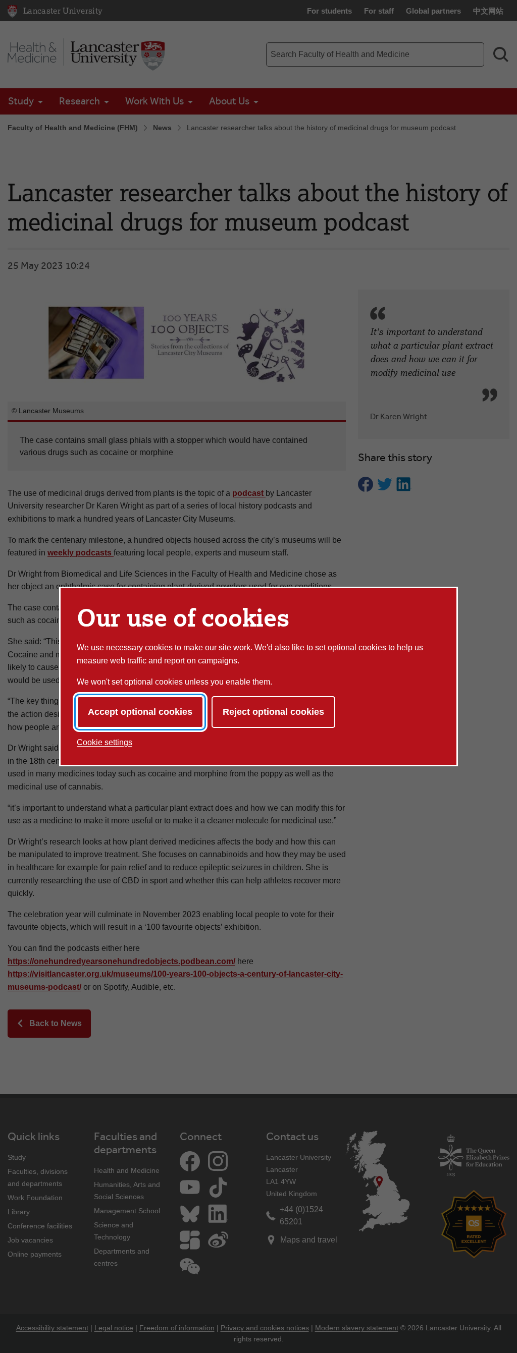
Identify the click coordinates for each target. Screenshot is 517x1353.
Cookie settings (104, 742)
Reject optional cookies (273, 712)
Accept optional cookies (140, 712)
